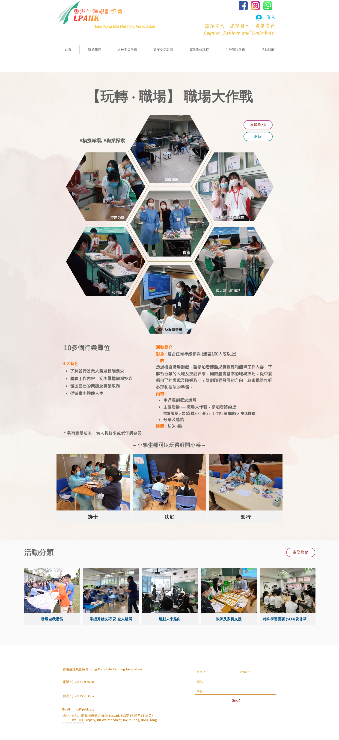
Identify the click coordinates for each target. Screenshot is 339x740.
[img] (93, 488)
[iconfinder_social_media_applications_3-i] (255, 5)
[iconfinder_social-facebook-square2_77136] (243, 5)
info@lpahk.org (83, 709)
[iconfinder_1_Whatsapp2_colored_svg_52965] (267, 5)
